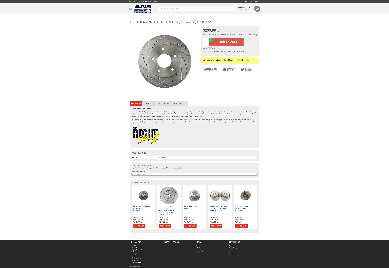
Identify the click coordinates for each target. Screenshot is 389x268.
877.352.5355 (134, 1)
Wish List (232, 250)
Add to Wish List (241, 51)
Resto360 (133, 246)
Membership (233, 254)
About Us (133, 256)
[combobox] (194, 174)
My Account (232, 246)
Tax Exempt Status (136, 252)
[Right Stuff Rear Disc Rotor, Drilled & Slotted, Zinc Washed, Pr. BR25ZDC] (164, 60)
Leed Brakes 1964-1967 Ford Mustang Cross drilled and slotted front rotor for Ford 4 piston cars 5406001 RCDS (167, 210)
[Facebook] (256, 2)
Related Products (179, 103)
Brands (198, 246)
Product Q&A (163, 103)
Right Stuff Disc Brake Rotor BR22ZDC (192, 207)
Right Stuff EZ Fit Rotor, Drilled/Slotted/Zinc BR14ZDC (142, 208)
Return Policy (134, 248)
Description (136, 103)
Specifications (149, 103)
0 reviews (215, 51)
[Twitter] (258, 2)
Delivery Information (136, 258)
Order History (233, 248)
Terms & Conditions (136, 262)
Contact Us (143, 1)
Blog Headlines (200, 252)
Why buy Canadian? (136, 254)
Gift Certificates (200, 248)
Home (131, 17)
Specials (198, 250)
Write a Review (226, 51)
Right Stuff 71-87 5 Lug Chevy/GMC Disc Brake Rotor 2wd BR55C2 (218, 208)
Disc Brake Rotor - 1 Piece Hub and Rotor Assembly (243, 208)
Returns (166, 248)
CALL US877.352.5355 (248, 69)
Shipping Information (137, 250)
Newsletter (232, 252)
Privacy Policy (135, 260)
